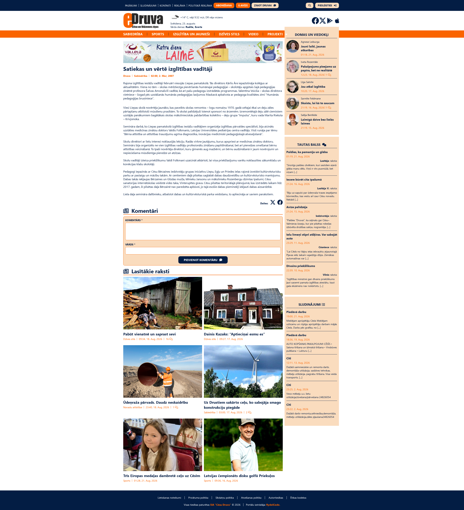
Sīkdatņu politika (225, 497)
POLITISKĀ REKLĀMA (200, 5)
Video (253, 34)
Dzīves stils (229, 34)
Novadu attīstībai (132, 407)
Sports (158, 34)
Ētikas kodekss (298, 497)
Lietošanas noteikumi (169, 497)
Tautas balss (309, 144)
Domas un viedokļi (312, 34)
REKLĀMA (179, 5)
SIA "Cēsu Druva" (220, 504)
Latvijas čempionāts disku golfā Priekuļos (239, 475)
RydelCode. (273, 504)
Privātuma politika (198, 497)
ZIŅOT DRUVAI (263, 5)
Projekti (275, 34)
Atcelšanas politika (251, 497)
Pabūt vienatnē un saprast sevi (149, 333)
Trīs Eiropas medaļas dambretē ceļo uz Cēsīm (161, 475)
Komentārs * (133, 220)
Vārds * (130, 244)
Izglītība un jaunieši (191, 34)
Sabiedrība (133, 34)
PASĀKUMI (131, 5)
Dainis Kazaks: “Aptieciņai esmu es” (234, 333)
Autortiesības (276, 497)
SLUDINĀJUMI (148, 5)
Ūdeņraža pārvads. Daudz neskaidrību (155, 402)
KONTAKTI (165, 5)
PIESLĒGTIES (325, 5)
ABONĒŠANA (224, 5)
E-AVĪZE (243, 5)
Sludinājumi (310, 304)
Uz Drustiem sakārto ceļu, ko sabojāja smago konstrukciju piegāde (242, 405)
